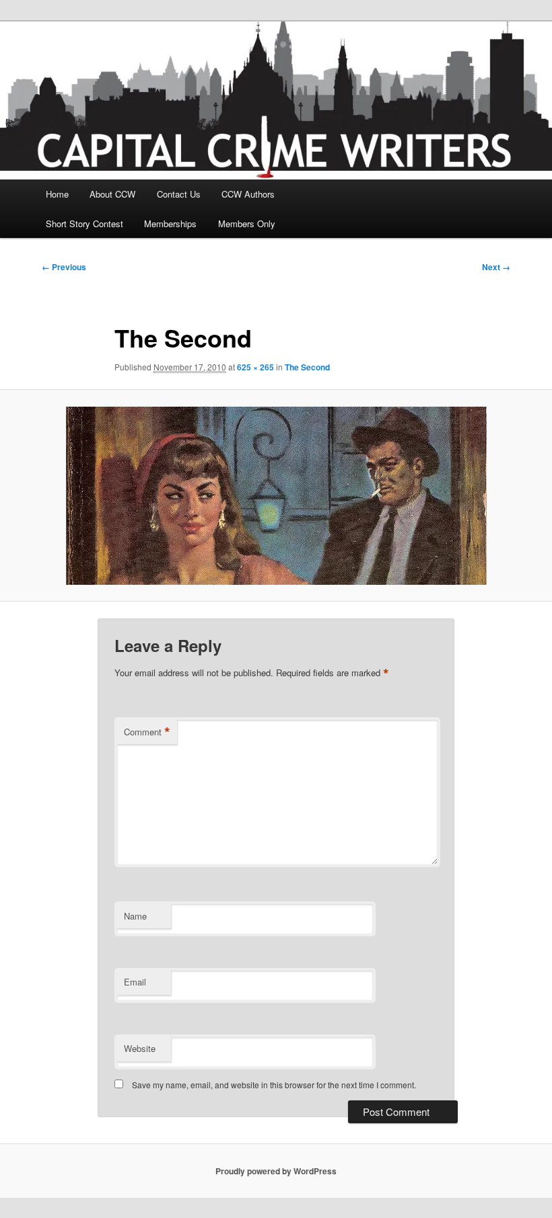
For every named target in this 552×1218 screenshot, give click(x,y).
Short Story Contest (84, 223)
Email (135, 981)
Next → (496, 267)
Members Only (246, 223)
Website (140, 1048)
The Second (307, 367)
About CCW (112, 194)
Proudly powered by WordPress (276, 1171)
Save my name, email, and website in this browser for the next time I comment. (274, 1084)
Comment (147, 732)
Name (135, 915)
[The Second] (276, 496)
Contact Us (179, 194)
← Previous (64, 267)
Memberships (170, 223)
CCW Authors (248, 194)
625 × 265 (255, 367)
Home (57, 194)
